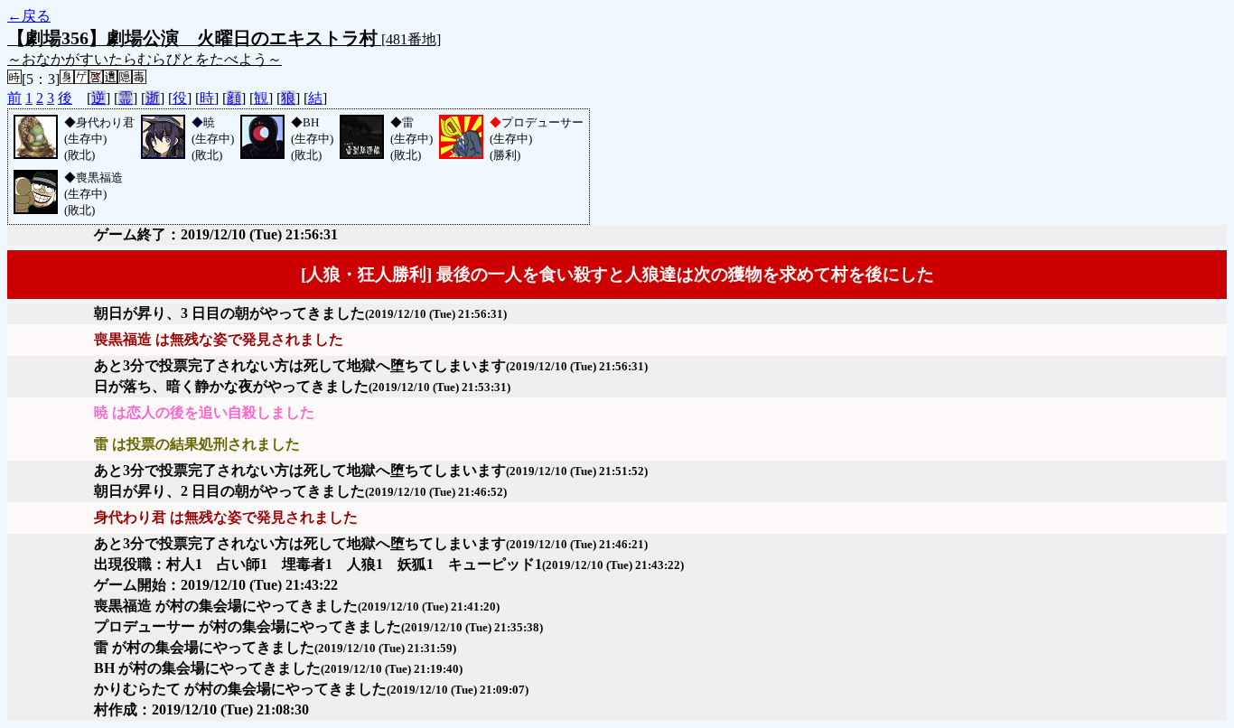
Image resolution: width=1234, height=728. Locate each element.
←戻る (29, 15)
